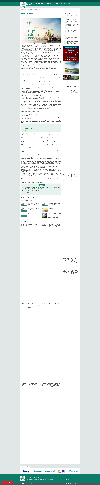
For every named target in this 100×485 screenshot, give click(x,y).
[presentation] (21, 471)
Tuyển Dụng (28, 4)
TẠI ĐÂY (42, 185)
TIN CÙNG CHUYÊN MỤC (28, 200)
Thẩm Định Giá (28, 3)
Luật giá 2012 (27, 130)
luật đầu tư (27, 197)
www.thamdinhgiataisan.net (30, 194)
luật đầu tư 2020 (33, 197)
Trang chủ (65, 483)
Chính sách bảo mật (76, 483)
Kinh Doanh (50, 3)
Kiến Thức (57, 3)
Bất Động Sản (36, 3)
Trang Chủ (23, 9)
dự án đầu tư (40, 67)
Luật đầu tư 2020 (28, 14)
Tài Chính (43, 3)
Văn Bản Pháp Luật (66, 3)
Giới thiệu (69, 483)
